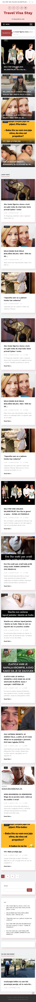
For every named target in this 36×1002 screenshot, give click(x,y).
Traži (29, 890)
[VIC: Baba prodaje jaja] (18, 132)
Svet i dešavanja (6, 145)
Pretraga (6, 885)
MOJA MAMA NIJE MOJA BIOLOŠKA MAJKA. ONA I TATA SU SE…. (17, 253)
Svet (6, 273)
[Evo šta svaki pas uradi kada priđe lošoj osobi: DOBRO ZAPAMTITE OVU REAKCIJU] (18, 56)
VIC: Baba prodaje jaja (11, 141)
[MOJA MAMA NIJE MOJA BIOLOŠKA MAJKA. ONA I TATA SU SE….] (18, 109)
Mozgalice (7, 40)
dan (6, 213)
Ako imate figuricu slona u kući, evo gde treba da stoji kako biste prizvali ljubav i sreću (17, 206)
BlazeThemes (24, 999)
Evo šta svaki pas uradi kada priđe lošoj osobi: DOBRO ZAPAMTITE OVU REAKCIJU (16, 69)
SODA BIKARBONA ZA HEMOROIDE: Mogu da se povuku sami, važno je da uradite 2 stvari (18, 796)
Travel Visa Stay (18, 13)
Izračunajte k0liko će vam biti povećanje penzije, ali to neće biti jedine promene (17, 984)
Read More (7, 366)
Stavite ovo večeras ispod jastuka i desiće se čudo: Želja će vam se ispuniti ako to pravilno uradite (18, 624)
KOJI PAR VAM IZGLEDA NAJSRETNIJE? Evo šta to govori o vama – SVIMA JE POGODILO (14, 2)
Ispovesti (5, 121)
